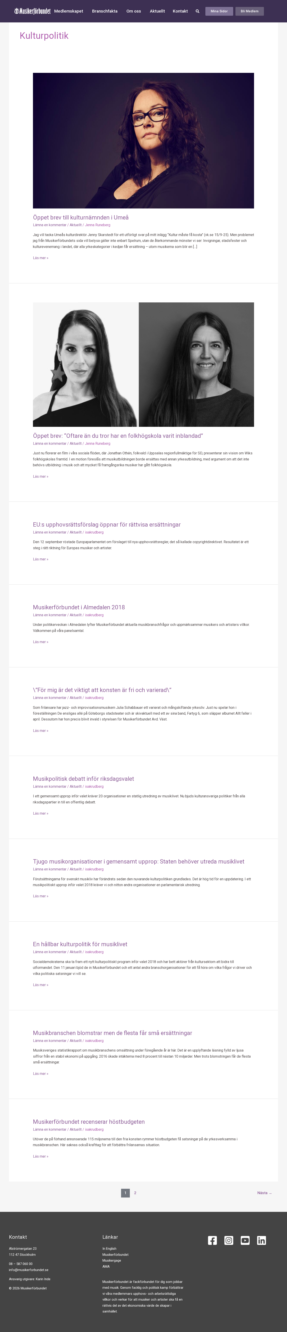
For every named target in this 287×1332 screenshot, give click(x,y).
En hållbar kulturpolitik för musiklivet (80, 944)
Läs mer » (40, 257)
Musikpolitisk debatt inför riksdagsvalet (83, 778)
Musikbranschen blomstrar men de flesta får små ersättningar (112, 1033)
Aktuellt (76, 225)
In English (109, 1249)
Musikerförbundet (115, 1255)
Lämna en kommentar (49, 225)
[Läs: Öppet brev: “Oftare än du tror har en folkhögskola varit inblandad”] (143, 364)
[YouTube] (245, 1240)
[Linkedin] (261, 1240)
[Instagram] (229, 1240)
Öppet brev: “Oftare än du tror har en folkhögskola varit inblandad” (118, 435)
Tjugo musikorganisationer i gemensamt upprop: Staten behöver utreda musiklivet (138, 861)
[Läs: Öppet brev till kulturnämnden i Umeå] (143, 140)
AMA (106, 1267)
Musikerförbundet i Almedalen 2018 (79, 607)
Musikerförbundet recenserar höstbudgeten (89, 1121)
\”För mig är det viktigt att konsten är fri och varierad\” (102, 690)
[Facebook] (212, 1240)
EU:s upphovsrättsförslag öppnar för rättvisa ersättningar (107, 524)
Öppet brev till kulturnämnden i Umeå (81, 217)
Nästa (264, 1193)
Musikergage (111, 1260)
